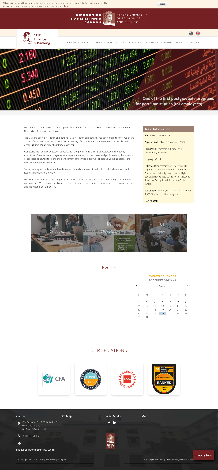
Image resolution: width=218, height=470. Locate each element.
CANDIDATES (84, 42)
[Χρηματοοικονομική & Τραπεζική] (191, 35)
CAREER (98, 42)
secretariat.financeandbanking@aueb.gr (35, 449)
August (162, 286)
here (66, 6)
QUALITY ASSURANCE (131, 42)
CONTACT (151, 42)
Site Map (66, 416)
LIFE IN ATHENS (192, 42)
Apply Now (205, 455)
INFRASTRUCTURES (170, 42)
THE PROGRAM (68, 42)
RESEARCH (110, 42)
